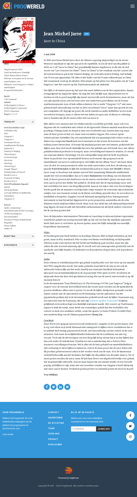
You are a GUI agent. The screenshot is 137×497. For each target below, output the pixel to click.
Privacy (53, 439)
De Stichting (56, 423)
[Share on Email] (67, 387)
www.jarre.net (18, 78)
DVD (86, 34)
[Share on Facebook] (47, 387)
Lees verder (8, 434)
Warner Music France (19, 75)
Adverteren (55, 418)
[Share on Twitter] (54, 387)
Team (51, 428)
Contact (53, 412)
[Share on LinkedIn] (60, 387)
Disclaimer (55, 444)
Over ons (53, 434)
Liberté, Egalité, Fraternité (103, 300)
